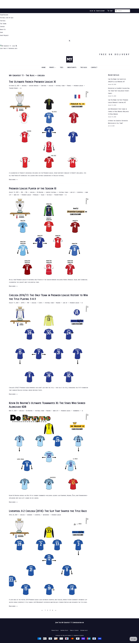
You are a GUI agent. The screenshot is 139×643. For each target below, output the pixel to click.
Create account (100, 10)
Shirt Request (4, 35)
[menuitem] (69, 14)
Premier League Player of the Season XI (32, 188)
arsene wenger (33, 85)
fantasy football (51, 192)
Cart (111, 10)
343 (28, 303)
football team (60, 85)
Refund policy (84, 630)
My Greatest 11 (69, 635)
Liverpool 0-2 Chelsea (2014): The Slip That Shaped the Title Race (48, 511)
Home (44, 67)
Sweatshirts (71, 67)
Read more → (13, 179)
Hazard (58, 303)
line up (72, 192)
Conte (40, 303)
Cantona (43, 85)
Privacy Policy (55, 630)
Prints (52, 67)
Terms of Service (74, 630)
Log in (91, 10)
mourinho (46, 515)
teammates (76, 410)
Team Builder (4, 15)
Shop (1, 32)
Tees (61, 67)
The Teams (3, 23)
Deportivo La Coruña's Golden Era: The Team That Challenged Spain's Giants (119, 90)
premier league (78, 85)
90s (26, 192)
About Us (3, 29)
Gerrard (29, 515)
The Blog (2, 20)
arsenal (24, 85)
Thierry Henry (13, 88)
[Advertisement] (69, 4)
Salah (42, 195)
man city (55, 410)
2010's (23, 303)
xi (20, 88)
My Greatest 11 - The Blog (21, 75)
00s (22, 192)
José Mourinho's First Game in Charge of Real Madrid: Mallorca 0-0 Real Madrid (118, 111)
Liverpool (80, 192)
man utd (16, 195)
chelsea (51, 85)
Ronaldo (35, 195)
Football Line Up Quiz (6, 17)
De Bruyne (40, 192)
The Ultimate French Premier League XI (32, 81)
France (69, 85)
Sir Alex (49, 195)
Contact (2, 26)
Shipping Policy (64, 630)
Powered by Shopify (79, 635)
